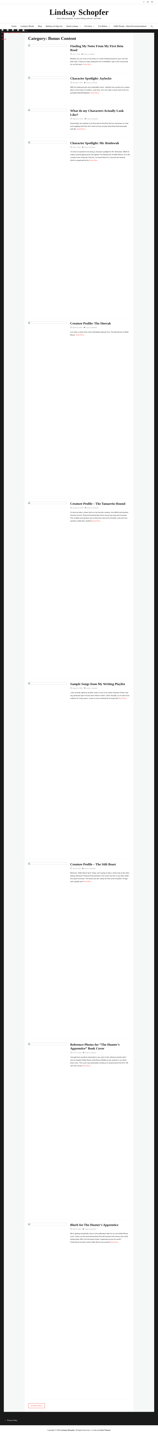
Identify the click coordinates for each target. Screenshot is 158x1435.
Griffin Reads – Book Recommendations (130, 26)
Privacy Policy (12, 1420)
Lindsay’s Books (27, 26)
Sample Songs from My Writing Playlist (97, 684)
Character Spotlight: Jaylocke (91, 78)
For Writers (102, 26)
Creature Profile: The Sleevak (90, 323)
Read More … (88, 64)
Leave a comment (89, 54)
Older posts (36, 1406)
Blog (40, 26)
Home (14, 26)
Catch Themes (105, 1430)
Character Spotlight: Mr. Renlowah (94, 143)
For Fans (88, 26)
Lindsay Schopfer (79, 12)
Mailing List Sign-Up (54, 26)
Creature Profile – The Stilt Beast (93, 864)
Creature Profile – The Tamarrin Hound (97, 503)
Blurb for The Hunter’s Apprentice (94, 1225)
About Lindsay (72, 26)
